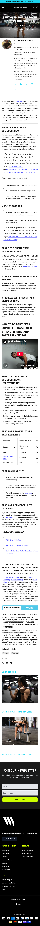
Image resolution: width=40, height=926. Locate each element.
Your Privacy (6, 870)
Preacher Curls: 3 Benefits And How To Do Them (20, 706)
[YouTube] (32, 84)
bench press (19, 101)
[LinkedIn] (21, 84)
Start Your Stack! (29, 1)
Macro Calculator (27, 850)
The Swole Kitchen (12, 577)
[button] (37, 7)
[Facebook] (26, 84)
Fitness (5, 653)
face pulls (28, 493)
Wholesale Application (9, 883)
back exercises (16, 166)
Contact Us (5, 856)
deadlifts (26, 267)
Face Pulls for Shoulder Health (17, 545)
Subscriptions (6, 850)
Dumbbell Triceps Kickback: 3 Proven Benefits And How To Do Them (17, 749)
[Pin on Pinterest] (11, 663)
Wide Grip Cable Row (13, 540)
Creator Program (7, 880)
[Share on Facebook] (7, 663)
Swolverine (22, 914)
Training (15, 653)
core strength (10, 517)
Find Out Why (9, 839)
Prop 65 (4, 863)
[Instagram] (15, 84)
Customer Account (7, 860)
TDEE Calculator (27, 856)
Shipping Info (6, 866)
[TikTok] (15, 89)
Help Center (5, 853)
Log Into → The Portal (9, 886)
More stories (9, 672)
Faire (3, 889)
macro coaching (17, 580)
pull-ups (33, 267)
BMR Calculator (27, 853)
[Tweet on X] (3, 663)
